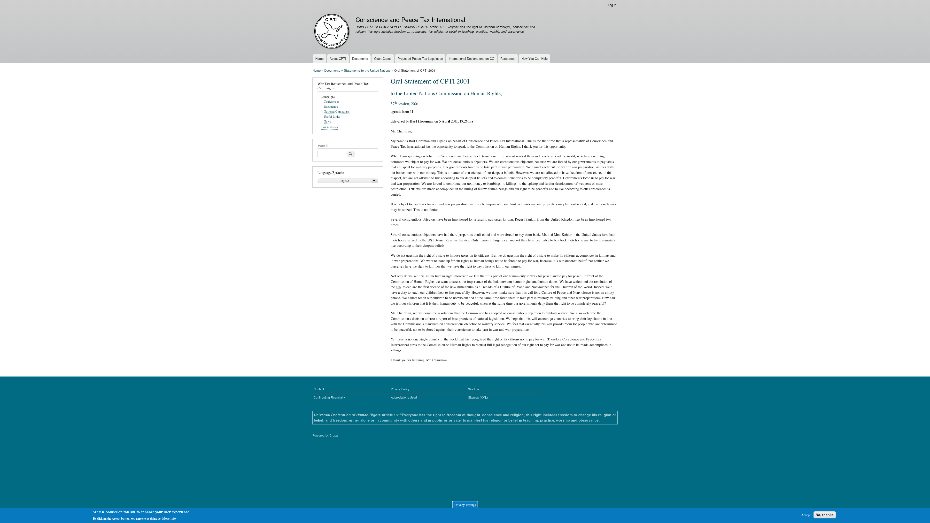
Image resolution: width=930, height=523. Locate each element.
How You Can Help (534, 58)
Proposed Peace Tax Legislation (420, 58)
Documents (360, 58)
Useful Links (332, 117)
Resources (507, 58)
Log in (612, 4)
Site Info (473, 389)
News (327, 121)
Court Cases (383, 58)
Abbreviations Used (404, 397)
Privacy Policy (400, 389)
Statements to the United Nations (367, 70)
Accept (806, 515)
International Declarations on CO (471, 58)
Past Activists (329, 127)
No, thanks (825, 515)
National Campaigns (336, 111)
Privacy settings (465, 504)
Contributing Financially (329, 397)
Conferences (331, 102)
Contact (319, 389)
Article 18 (436, 26)
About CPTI (338, 58)
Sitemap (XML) (478, 397)
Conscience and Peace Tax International (410, 19)
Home (319, 58)
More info (169, 518)
